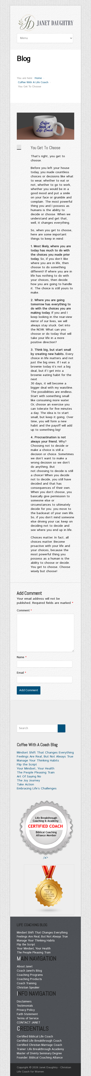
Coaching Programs (30, 975)
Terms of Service (28, 1018)
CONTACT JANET (28, 1023)
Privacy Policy (26, 1010)
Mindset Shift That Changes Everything (45, 752)
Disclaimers (24, 1002)
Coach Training (26, 983)
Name (22, 657)
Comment (24, 610)
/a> (45, 857)
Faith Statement (27, 1014)
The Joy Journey (28, 780)
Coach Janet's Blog (29, 971)
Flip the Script (27, 764)
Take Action (25, 784)
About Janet (24, 966)
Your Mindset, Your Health (35, 768)
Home (38, 78)
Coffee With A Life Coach (33, 82)
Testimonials (25, 1006)
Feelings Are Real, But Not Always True (45, 756)
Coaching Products (29, 979)
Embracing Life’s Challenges (37, 788)
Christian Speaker (28, 988)
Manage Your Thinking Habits (38, 760)
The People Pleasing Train (36, 772)
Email (21, 673)
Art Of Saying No (29, 776)
